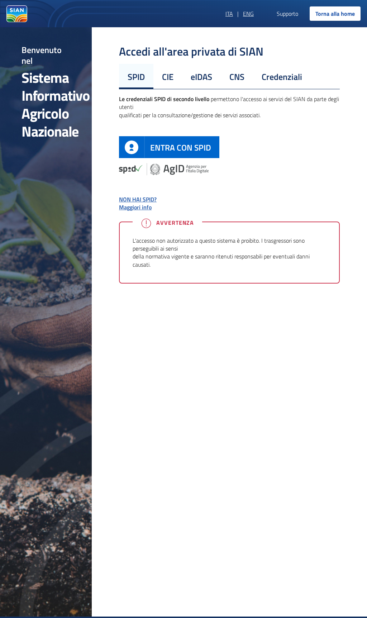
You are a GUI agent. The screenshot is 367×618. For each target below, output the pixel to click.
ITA (229, 13)
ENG (248, 13)
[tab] (136, 76)
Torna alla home (335, 13)
